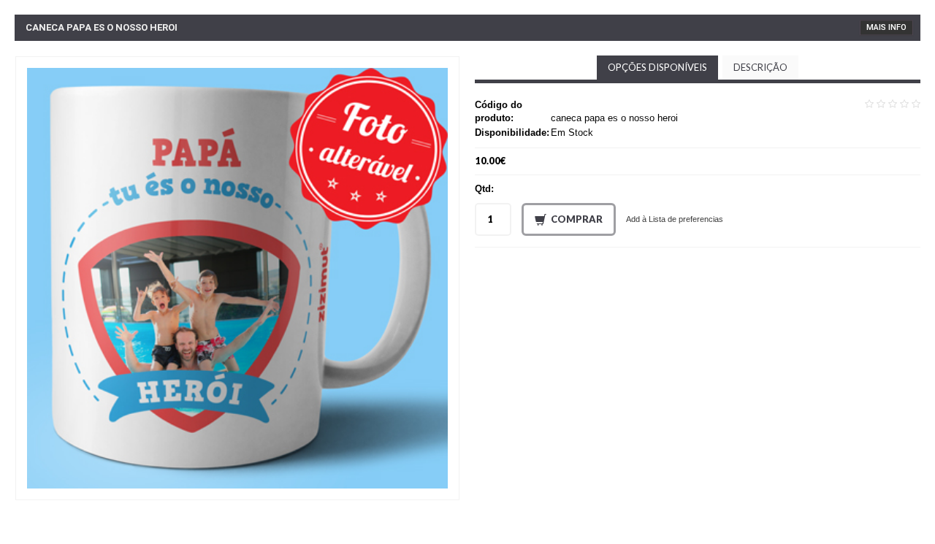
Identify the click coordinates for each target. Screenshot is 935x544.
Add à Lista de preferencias (674, 219)
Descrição (760, 67)
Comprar (577, 219)
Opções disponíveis (657, 67)
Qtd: (484, 188)
